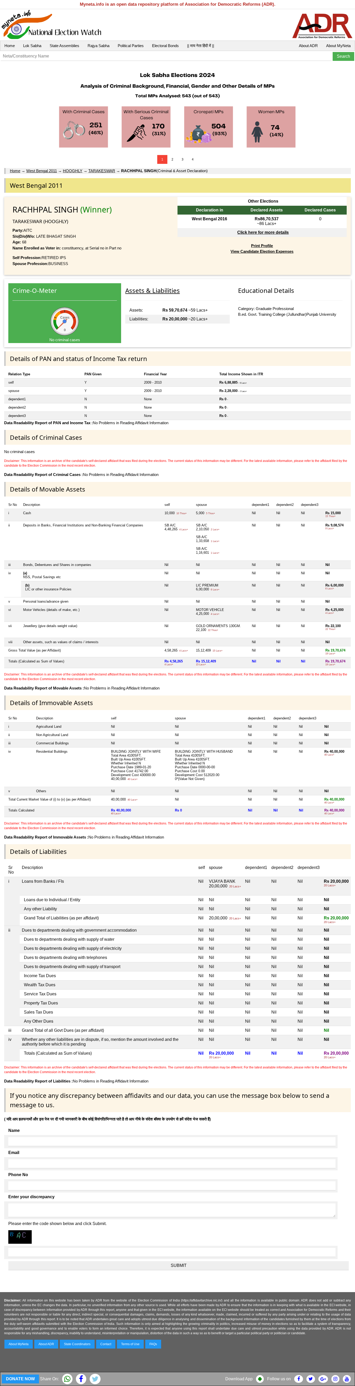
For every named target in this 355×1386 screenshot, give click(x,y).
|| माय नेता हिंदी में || (200, 45)
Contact (105, 1344)
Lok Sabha (32, 45)
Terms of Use (130, 1344)
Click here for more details (263, 232)
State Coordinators (77, 1344)
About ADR (308, 45)
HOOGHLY (72, 171)
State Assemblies (64, 45)
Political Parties (131, 45)
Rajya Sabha (98, 45)
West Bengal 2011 (41, 171)
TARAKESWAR (101, 171)
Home (9, 45)
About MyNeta (338, 45)
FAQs (153, 1344)
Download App (239, 1379)
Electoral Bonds (165, 45)
